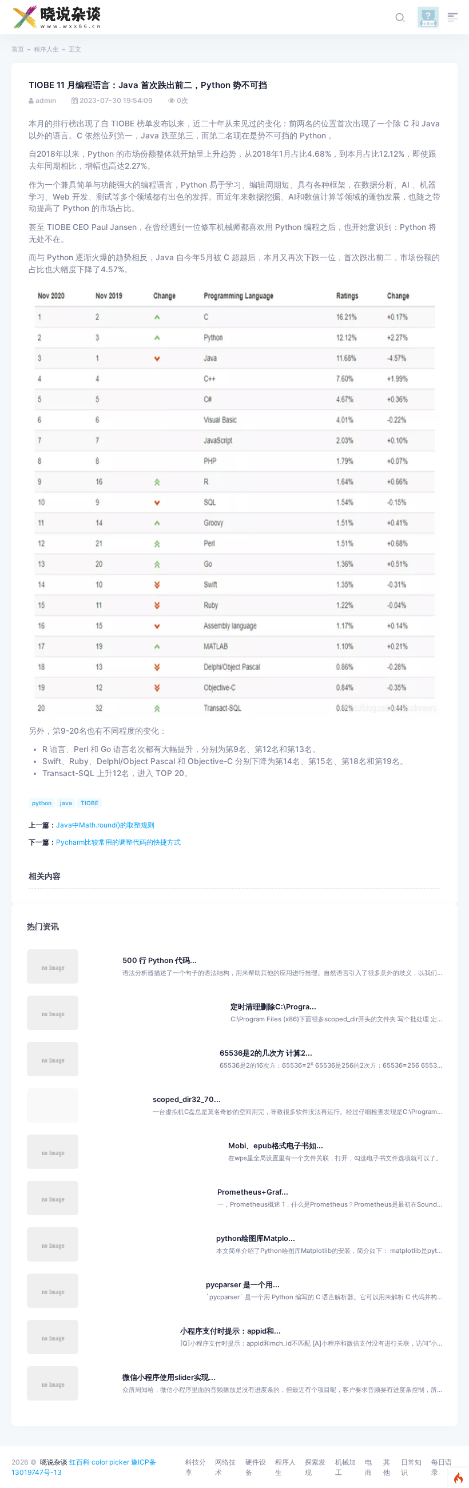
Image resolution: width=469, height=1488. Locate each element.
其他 (386, 1467)
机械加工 (345, 1467)
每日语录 (441, 1467)
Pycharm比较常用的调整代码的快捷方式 (118, 842)
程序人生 (46, 49)
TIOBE (89, 802)
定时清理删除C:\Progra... (273, 1006)
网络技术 (225, 1467)
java (66, 802)
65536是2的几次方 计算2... (266, 1053)
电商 (368, 1467)
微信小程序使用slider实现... (169, 1377)
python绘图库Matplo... (255, 1238)
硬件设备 (255, 1467)
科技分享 (195, 1467)
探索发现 (315, 1467)
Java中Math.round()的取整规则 (105, 825)
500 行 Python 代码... (159, 960)
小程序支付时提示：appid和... (230, 1331)
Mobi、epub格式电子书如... (275, 1145)
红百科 (79, 1462)
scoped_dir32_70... (187, 1099)
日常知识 (411, 1467)
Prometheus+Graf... (252, 1192)
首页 (17, 49)
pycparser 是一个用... (243, 1284)
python (41, 802)
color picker (110, 1462)
